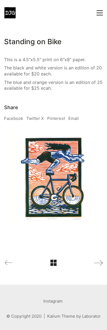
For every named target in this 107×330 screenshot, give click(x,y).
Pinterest (56, 118)
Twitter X (35, 118)
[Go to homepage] (10, 13)
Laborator (91, 316)
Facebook (13, 118)
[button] (100, 13)
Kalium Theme (61, 316)
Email (73, 118)
